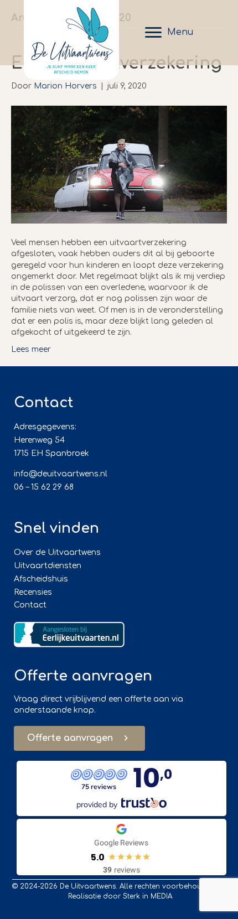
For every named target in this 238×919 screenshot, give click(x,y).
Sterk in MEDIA (147, 896)
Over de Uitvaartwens (57, 552)
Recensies (33, 592)
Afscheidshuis (41, 579)
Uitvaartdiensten (47, 566)
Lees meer (31, 349)
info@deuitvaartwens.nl (60, 474)
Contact (30, 605)
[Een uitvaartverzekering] (119, 164)
